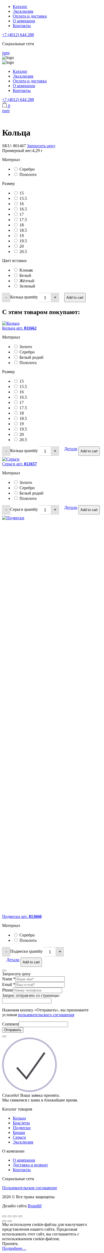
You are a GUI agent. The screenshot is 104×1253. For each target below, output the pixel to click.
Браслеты (21, 1123)
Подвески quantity (26, 951)
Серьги (19, 1137)
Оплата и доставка (30, 16)
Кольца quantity (24, 297)
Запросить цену (41, 146)
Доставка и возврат (30, 1165)
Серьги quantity (24, 509)
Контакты (22, 25)
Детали (70, 448)
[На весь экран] (15, 1216)
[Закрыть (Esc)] (4, 1216)
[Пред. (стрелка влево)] (4, 1221)
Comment (10, 1024)
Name (8, 979)
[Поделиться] (9, 1216)
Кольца (19, 1118)
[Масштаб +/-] (20, 1216)
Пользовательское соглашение (29, 1188)
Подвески (22, 1127)
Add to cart (74, 297)
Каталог (20, 6)
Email (8, 984)
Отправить (12, 1030)
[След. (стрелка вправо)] (9, 1221)
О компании (24, 21)
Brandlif (35, 1206)
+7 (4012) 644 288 (18, 34)
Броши (19, 1132)
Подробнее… (14, 1248)
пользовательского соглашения (46, 1014)
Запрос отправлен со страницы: (31, 995)
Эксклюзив (23, 11)
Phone (7, 990)
